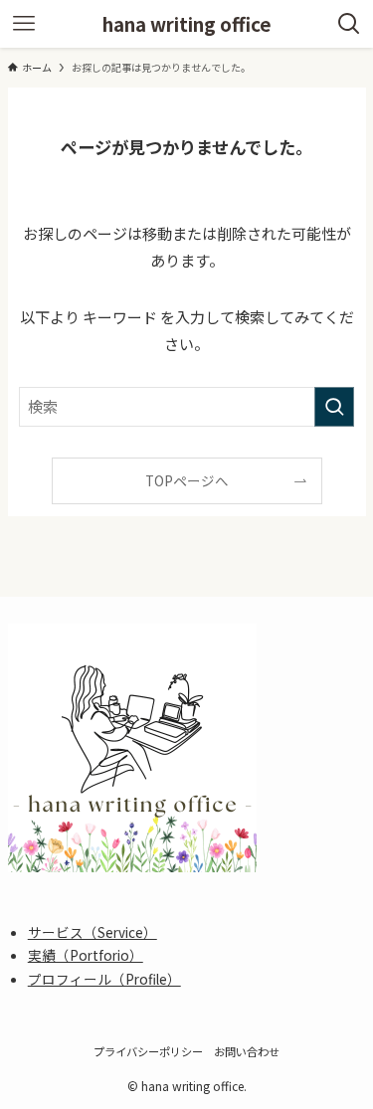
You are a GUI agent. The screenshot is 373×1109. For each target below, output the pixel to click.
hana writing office (187, 24)
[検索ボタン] (349, 24)
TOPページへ (187, 480)
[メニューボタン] (24, 24)
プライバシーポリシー (148, 1051)
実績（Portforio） (85, 955)
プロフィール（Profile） (104, 979)
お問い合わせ (247, 1051)
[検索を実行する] (334, 407)
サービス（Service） (92, 932)
